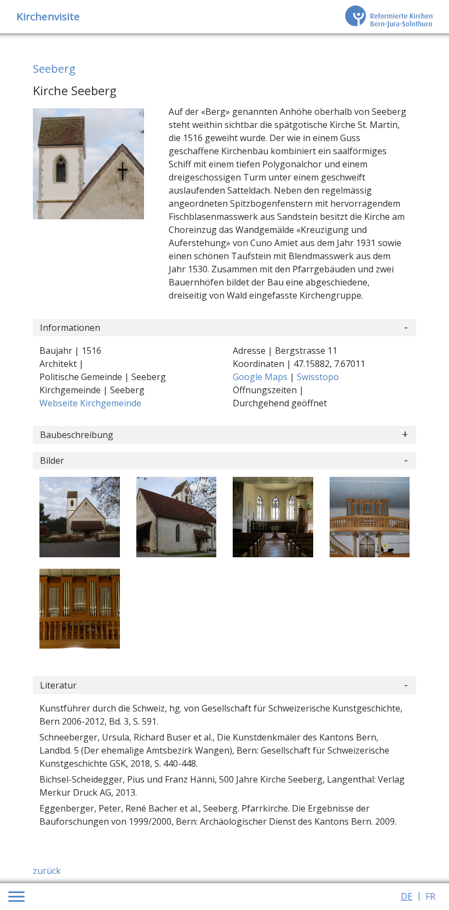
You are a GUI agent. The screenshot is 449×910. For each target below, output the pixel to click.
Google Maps (261, 377)
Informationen (70, 328)
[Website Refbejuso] (389, 16)
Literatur (58, 685)
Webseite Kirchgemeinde (90, 403)
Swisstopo (318, 377)
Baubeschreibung (76, 435)
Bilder (52, 460)
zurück (47, 871)
